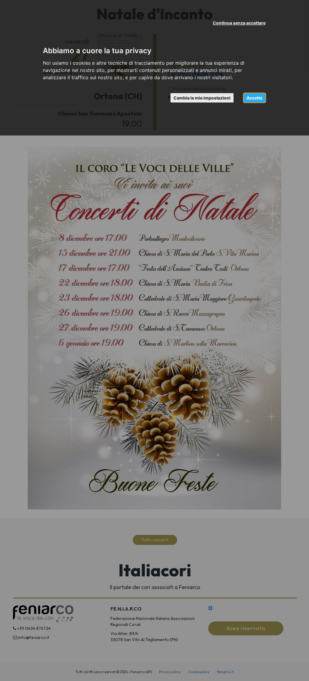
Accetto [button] (255, 97)
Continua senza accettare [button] (239, 22)
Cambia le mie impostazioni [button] (202, 97)
